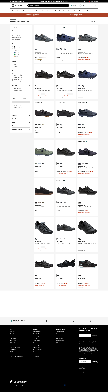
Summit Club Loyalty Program (39, 333)
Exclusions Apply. (82, 348)
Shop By (14, 115)
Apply (21, 102)
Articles (35, 338)
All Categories (36, 356)
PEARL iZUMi (13, 19)
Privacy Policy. (84, 355)
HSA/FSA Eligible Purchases (16, 356)
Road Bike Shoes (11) (16, 34)
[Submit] (28, 5)
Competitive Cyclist (60, 331)
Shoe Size (14, 119)
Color (13, 44)
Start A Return (13, 340)
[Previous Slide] (23, 1)
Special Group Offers (37, 354)
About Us (35, 329)
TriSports (58, 342)
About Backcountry (37, 331)
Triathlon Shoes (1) (16, 39)
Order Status (13, 336)
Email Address (82, 333)
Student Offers (36, 347)
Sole (13, 126)
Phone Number (82, 358)
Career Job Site (36, 340)
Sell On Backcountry (37, 349)
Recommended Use (17, 112)
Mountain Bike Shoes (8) (17, 35)
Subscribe (94, 335)
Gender (14, 61)
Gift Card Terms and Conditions (17, 354)
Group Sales (13, 349)
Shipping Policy (13, 342)
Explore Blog (36, 336)
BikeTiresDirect (59, 338)
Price (13, 95)
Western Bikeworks (60, 340)
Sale (13, 71)
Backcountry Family (61, 329)
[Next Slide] (85, 1)
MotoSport (58, 336)
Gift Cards (12, 351)
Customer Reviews (17, 129)
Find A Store (13, 333)
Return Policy (13, 338)
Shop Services (36, 342)
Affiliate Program (37, 345)
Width (13, 122)
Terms (80, 355)
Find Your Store (94, 1)
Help (11, 329)
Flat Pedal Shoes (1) (16, 37)
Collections (35, 351)
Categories (15, 31)
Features (14, 85)
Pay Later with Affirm (15, 347)
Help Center (12, 331)
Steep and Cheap (59, 333)
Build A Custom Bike (14, 345)
